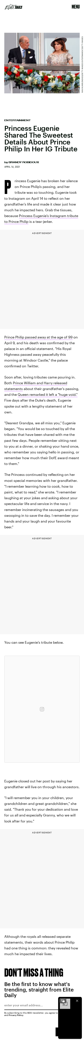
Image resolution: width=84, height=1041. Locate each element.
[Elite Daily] (13, 7)
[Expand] (62, 1000)
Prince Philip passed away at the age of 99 (38, 337)
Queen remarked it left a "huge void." (48, 394)
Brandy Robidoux (24, 162)
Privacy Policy (16, 1015)
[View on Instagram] (42, 709)
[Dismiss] (77, 1000)
